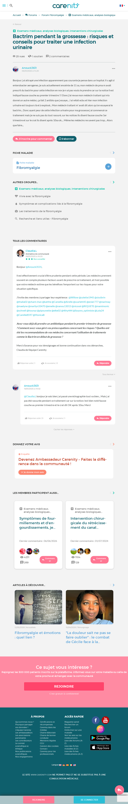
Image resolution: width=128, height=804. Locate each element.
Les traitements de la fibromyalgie (40, 211)
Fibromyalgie (28, 167)
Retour (17, 24)
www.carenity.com (41, 775)
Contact (43, 749)
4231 (26, 557)
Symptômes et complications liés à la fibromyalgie (50, 203)
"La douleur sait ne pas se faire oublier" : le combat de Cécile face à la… (88, 637)
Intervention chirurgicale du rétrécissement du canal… (88, 523)
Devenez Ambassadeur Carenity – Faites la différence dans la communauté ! (62, 461)
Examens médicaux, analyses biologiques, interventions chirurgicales (60, 30)
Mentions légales (48, 740)
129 (77, 562)
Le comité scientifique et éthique (22, 746)
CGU (42, 743)
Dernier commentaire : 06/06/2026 (38, 540)
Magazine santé (71, 722)
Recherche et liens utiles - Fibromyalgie (43, 218)
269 (26, 562)
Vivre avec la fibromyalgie (34, 196)
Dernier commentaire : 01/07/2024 (89, 540)
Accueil (17, 15)
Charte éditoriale (48, 732)
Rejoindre (64, 686)
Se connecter (89, 799)
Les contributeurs (23, 740)
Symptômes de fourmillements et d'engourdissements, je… (37, 523)
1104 (77, 557)
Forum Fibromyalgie (53, 15)
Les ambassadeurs (23, 732)
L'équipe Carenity (23, 730)
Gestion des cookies (49, 746)
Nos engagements (24, 756)
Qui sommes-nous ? (24, 722)
